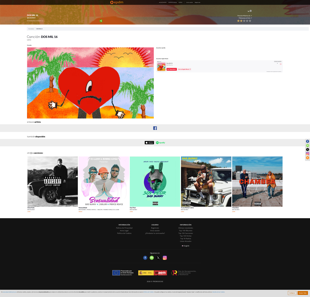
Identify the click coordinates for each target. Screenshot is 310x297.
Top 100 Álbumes (185, 231)
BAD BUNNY (31, 209)
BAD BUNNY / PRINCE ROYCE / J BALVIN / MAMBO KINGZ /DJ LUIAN (99, 209)
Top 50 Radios (185, 239)
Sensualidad (83, 208)
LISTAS (180, 2)
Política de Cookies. (149, 292)
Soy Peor (133, 208)
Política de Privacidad (124, 228)
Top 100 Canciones (185, 233)
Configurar (292, 293)
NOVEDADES (162, 2)
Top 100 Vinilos (185, 236)
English (186, 246)
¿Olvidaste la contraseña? (155, 233)
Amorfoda (30, 208)
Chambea (235, 208)
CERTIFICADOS (172, 2)
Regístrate (197, 2)
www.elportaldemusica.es (9, 292)
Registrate (155, 228)
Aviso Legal (124, 231)
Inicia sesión (189, 2)
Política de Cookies (124, 233)
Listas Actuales (185, 241)
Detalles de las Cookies (218, 292)
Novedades (31, 28)
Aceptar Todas (303, 293)
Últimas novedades (185, 228)
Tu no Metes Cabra (187, 208)
